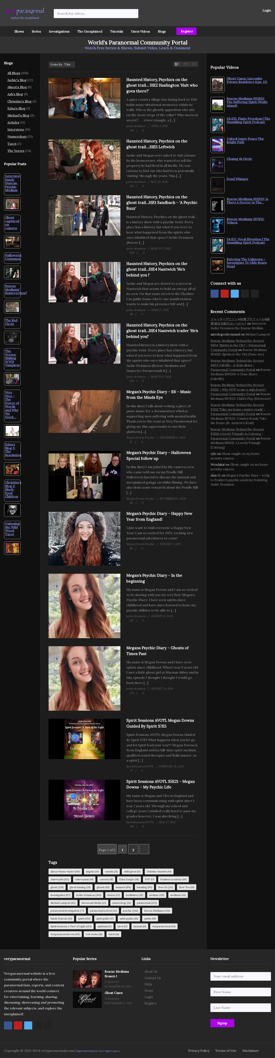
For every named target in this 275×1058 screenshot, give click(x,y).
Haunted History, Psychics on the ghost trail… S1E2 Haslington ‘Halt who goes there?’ (162, 85)
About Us (151, 971)
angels (92, 871)
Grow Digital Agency (109, 1051)
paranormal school (103, 910)
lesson (113, 894)
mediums (178, 894)
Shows (19, 31)
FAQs (148, 984)
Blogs (162, 31)
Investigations (59, 31)
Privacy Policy (198, 1051)
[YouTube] (225, 294)
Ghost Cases (114, 993)
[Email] (255, 294)
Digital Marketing (85, 1051)
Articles (13, 122)
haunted (123, 887)
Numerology (17, 136)
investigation (60, 894)
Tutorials (116, 31)
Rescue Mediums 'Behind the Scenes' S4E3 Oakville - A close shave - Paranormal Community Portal (237, 365)
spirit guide (105, 918)
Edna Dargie (129, 879)
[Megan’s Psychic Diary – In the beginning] (84, 606)
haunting (144, 887)
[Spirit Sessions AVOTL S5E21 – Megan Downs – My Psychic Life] (84, 800)
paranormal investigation (67, 910)
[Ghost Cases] (87, 1000)
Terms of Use (225, 1051)
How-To (165, 887)
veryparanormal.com (65, 934)
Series (36, 31)
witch (114, 934)
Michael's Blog (18, 115)
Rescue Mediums (157, 910)
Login (266, 10)
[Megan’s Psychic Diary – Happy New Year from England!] (84, 539)
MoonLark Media (94, 902)
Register (186, 31)
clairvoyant (60, 879)
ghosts (103, 887)
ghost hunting (80, 887)
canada (111, 871)
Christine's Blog (19, 101)
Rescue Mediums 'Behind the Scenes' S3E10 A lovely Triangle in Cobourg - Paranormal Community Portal (237, 433)
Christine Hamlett (159, 871)
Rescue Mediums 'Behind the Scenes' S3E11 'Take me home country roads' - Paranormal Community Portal (238, 409)
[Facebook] (215, 294)
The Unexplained (90, 31)
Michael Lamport (63, 902)
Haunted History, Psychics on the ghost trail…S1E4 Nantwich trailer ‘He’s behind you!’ (162, 331)
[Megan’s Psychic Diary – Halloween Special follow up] (84, 476)
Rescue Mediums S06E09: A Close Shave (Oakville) (241, 374)
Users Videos (140, 31)
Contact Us (153, 978)
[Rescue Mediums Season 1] (87, 979)
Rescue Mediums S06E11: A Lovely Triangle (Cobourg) (241, 442)
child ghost (132, 871)
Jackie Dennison (88, 894)
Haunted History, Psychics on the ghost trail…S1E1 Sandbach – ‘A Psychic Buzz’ (161, 202)
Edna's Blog (16, 108)
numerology (121, 902)
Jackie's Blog (17, 80)
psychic (130, 910)
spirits (150, 918)
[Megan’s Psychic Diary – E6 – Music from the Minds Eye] (84, 411)
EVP (149, 879)
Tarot (12, 144)
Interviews (15, 129)
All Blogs (13, 73)
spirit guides (129, 918)
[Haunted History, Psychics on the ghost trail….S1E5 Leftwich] (84, 159)
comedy (106, 879)
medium (156, 894)
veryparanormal (164, 926)
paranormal (147, 902)
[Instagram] (245, 294)
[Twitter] (235, 294)
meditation (134, 894)
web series (94, 934)
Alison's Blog (17, 87)
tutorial (139, 926)
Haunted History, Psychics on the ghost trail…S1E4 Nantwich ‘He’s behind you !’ (156, 269)
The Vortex (15, 151)
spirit (84, 918)
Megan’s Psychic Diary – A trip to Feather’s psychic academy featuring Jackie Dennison (240, 479)
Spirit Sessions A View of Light (71, 926)
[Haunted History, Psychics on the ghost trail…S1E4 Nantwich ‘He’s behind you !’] (84, 282)
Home (149, 991)
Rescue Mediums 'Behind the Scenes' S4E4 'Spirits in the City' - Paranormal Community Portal (238, 345)
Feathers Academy (173, 879)
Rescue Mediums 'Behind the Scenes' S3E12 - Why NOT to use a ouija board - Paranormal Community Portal (239, 389)
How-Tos (186, 887)
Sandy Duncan (61, 918)
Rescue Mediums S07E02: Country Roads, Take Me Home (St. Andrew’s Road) (241, 418)
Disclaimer (250, 1051)
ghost (57, 887)
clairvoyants (84, 879)
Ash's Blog (15, 94)
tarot (122, 926)
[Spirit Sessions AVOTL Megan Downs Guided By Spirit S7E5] (84, 739)
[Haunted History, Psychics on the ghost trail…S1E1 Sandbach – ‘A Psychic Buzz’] (84, 215)
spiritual (105, 926)
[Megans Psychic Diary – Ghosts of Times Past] (84, 678)
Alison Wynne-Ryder (65, 871)
